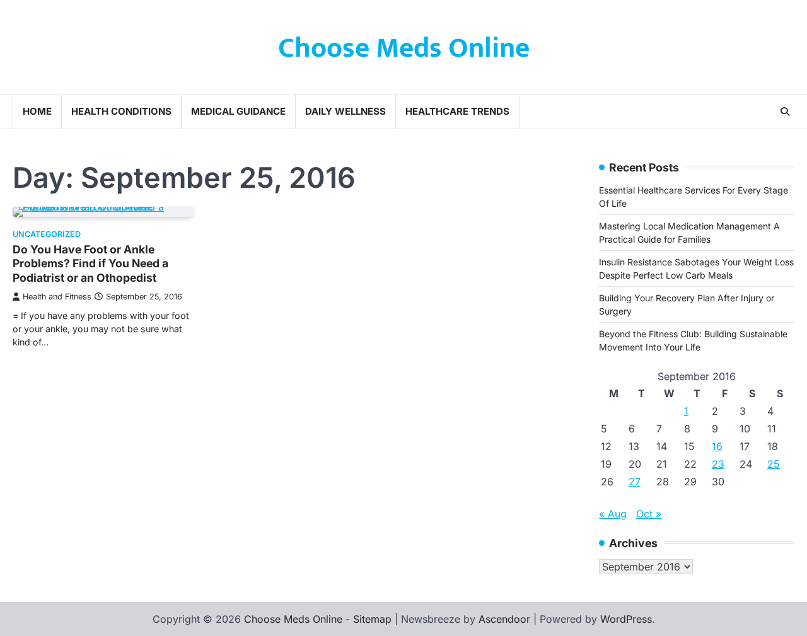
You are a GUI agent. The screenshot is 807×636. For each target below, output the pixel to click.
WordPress (626, 619)
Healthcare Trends (457, 111)
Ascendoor (504, 619)
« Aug (613, 513)
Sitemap (372, 619)
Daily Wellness (345, 111)
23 (718, 464)
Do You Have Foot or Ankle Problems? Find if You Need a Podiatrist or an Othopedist (90, 264)
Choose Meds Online (404, 48)
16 (717, 446)
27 (635, 481)
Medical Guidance (238, 111)
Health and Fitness (57, 296)
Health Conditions (121, 111)
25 (773, 464)
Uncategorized (47, 234)
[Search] (784, 111)
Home (37, 111)
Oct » (648, 513)
